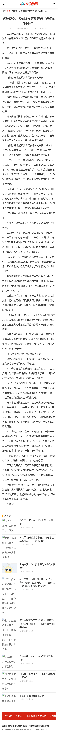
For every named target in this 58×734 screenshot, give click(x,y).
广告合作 (42, 715)
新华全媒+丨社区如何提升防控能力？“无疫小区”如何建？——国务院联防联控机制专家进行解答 (37, 582)
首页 (4, 11)
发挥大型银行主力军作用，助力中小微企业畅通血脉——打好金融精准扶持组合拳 (37, 624)
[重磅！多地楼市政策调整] (9, 701)
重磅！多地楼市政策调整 (31, 696)
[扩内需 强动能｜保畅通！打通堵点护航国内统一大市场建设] (9, 557)
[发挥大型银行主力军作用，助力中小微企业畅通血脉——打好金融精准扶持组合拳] (9, 649)
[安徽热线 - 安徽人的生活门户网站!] (29, 7)
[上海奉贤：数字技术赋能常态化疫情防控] (15, 572)
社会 (8, 11)
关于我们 (20, 715)
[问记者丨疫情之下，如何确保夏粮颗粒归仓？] (9, 688)
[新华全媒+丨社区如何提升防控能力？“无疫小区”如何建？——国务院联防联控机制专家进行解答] (9, 613)
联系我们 (31, 715)
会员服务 (53, 715)
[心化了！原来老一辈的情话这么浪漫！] (9, 530)
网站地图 (8, 715)
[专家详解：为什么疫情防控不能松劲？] (9, 666)
